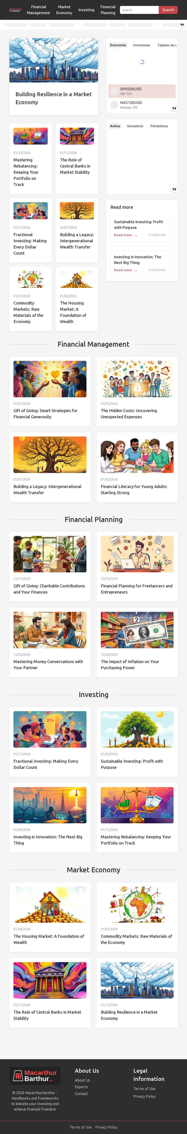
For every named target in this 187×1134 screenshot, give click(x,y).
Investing (86, 10)
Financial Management (38, 10)
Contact (81, 1094)
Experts (81, 1087)
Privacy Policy (144, 1096)
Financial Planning (108, 10)
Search (168, 10)
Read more (126, 235)
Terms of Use (144, 1089)
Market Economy (64, 10)
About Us (82, 1080)
